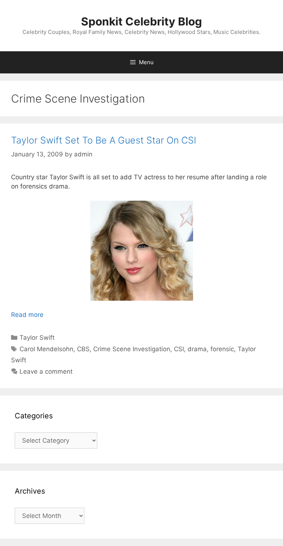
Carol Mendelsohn (46, 349)
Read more (27, 314)
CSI (179, 349)
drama (197, 349)
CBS (83, 349)
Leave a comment (46, 371)
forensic (222, 349)
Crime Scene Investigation (131, 349)
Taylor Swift (37, 337)
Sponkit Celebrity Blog (141, 21)
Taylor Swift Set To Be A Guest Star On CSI (103, 140)
